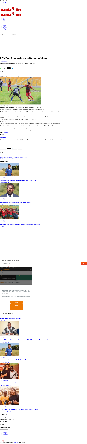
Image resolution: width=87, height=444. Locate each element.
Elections (4, 25)
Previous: (13, 157)
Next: (14, 158)
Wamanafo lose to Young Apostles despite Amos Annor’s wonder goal (18, 180)
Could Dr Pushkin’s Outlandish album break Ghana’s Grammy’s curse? (19, 409)
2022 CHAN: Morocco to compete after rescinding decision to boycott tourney (20, 224)
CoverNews (16, 442)
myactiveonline (4, 61)
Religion (4, 26)
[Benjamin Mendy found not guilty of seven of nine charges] (9, 196)
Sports (4, 19)
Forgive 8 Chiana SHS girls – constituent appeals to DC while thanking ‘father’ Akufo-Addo (24, 339)
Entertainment (5, 22)
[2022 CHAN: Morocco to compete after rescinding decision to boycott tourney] (9, 218)
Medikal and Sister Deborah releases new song (12, 318)
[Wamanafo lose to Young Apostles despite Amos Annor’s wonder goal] (9, 175)
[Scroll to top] (0, 443)
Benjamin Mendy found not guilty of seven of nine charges (15, 202)
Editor (2, 226)
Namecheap (6, 266)
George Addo (4, 320)
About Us (4, 2)
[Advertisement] (43, 44)
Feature (4, 24)
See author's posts (3, 141)
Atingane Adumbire (5, 385)
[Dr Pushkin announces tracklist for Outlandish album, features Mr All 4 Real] (9, 378)
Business (4, 21)
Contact (4, 3)
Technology (5, 27)
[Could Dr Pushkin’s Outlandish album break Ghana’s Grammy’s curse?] (9, 404)
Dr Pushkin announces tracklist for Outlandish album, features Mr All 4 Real (20, 383)
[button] (0, 33)
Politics (4, 20)
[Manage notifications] (3, 441)
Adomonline (6, 132)
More (4, 28)
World (6, 30)
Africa (6, 29)
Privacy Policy (5, 5)
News (4, 18)
